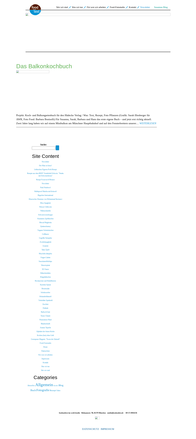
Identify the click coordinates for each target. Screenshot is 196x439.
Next (174, 31)
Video (58, 391)
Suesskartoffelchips (45, 261)
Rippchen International (45, 195)
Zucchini (45, 304)
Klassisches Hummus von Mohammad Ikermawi (45, 199)
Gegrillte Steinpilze (45, 238)
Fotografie (42, 390)
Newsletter (145, 7)
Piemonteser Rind (45, 320)
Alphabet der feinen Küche (45, 331)
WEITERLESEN (147, 123)
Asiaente (45, 246)
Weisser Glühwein (45, 207)
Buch (33, 390)
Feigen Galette (45, 257)
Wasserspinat (45, 265)
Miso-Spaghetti (45, 203)
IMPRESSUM (107, 429)
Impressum (45, 359)
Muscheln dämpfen (45, 254)
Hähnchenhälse (45, 273)
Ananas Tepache (45, 328)
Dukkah (45, 308)
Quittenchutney (45, 226)
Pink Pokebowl (45, 188)
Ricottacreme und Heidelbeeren (45, 281)
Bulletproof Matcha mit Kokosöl (45, 191)
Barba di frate (45, 312)
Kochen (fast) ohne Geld (45, 335)
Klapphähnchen (45, 277)
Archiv (56, 385)
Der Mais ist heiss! (45, 166)
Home (45, 347)
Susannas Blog (161, 7)
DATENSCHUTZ (90, 429)
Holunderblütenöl (45, 296)
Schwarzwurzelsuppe (45, 215)
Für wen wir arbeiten (96, 7)
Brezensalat (45, 289)
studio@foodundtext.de (115, 413)
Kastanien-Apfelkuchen (45, 219)
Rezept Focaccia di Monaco (45, 180)
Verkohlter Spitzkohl (45, 300)
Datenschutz (45, 351)
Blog (61, 385)
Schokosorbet (45, 292)
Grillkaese (45, 234)
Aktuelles (31, 386)
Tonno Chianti (45, 316)
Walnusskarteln (45, 211)
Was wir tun (77, 7)
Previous (22, 31)
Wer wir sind (62, 7)
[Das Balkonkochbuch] (86, 91)
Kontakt (132, 7)
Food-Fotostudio (117, 7)
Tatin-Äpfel (45, 250)
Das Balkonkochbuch (44, 66)
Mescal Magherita (45, 223)
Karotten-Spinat (45, 285)
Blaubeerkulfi (45, 324)
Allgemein (44, 384)
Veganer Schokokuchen (45, 230)
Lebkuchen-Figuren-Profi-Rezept (45, 169)
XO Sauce (45, 269)
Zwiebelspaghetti (45, 242)
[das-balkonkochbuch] (98, 31)
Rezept (53, 390)
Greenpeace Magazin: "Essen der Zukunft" (45, 339)
